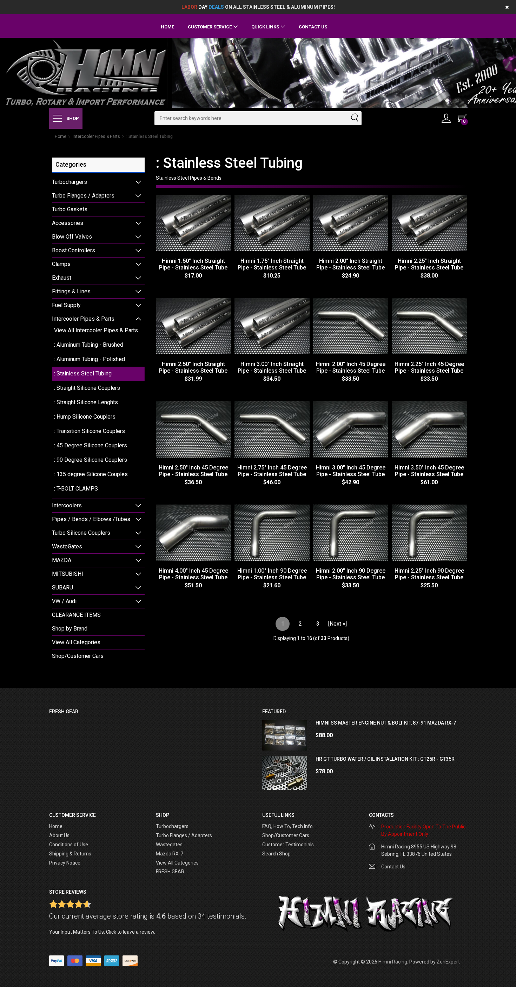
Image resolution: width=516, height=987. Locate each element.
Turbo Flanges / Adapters (83, 195)
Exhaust (61, 277)
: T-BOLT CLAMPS (76, 488)
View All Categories (76, 642)
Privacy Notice (64, 863)
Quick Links (265, 26)
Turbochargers (69, 182)
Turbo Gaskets (69, 209)
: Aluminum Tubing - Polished (89, 359)
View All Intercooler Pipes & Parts (96, 330)
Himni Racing (392, 962)
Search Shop (276, 853)
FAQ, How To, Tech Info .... (290, 826)
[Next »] (337, 623)
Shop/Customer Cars (78, 656)
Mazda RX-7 (169, 853)
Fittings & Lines (71, 291)
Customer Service (210, 26)
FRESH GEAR (170, 871)
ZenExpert (448, 962)
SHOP (72, 118)
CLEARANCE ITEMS (76, 615)
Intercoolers (67, 505)
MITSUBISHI (67, 574)
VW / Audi (64, 601)
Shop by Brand (69, 628)
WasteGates (67, 546)
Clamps (61, 264)
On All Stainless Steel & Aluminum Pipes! (258, 7)
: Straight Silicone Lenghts (86, 402)
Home (167, 26)
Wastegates (169, 844)
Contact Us (313, 26)
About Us (59, 835)
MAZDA (61, 560)
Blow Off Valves (72, 236)
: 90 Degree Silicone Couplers (90, 459)
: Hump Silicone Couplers (84, 416)
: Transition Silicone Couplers (89, 431)
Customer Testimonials (288, 844)
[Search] (354, 118)
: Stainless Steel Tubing (83, 373)
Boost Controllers (73, 250)
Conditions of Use (68, 844)
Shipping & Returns (70, 853)
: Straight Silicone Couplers (87, 388)
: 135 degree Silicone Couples (91, 474)
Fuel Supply (66, 305)
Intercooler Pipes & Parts (96, 136)
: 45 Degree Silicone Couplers (90, 445)
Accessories (67, 223)
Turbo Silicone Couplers (81, 532)
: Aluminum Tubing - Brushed (88, 344)
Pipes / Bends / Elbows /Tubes (91, 519)
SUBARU (62, 587)
